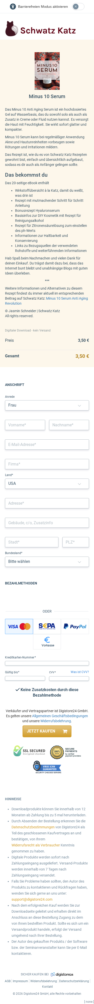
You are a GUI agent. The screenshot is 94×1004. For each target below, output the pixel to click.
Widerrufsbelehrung (55, 721)
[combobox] (47, 503)
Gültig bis (12, 672)
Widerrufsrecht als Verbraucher (36, 845)
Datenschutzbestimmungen (33, 827)
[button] (79, 405)
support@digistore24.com (32, 899)
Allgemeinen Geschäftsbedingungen (60, 716)
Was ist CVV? (80, 672)
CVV (52, 672)
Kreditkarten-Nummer (20, 657)
